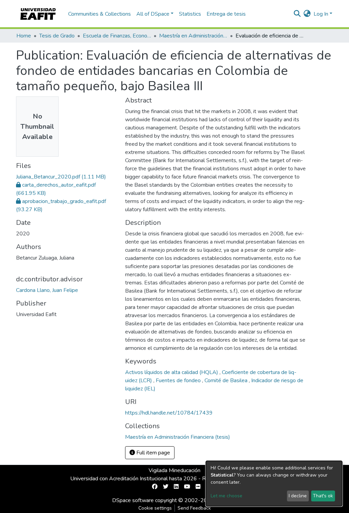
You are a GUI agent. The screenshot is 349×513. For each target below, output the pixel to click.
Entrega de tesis (226, 14)
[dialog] (274, 483)
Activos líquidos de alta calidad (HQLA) (172, 372)
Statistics (190, 14)
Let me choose (226, 496)
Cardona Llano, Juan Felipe (47, 290)
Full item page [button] (152, 452)
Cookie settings (155, 508)
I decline (298, 496)
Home (23, 36)
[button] (307, 14)
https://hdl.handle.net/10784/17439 (169, 413)
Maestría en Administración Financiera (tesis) (193, 36)
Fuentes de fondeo (179, 380)
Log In (321, 14)
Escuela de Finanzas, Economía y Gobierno (117, 36)
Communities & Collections (99, 14)
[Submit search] (297, 14)
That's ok (323, 496)
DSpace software (133, 500)
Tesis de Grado (57, 36)
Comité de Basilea (226, 380)
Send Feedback (194, 508)
